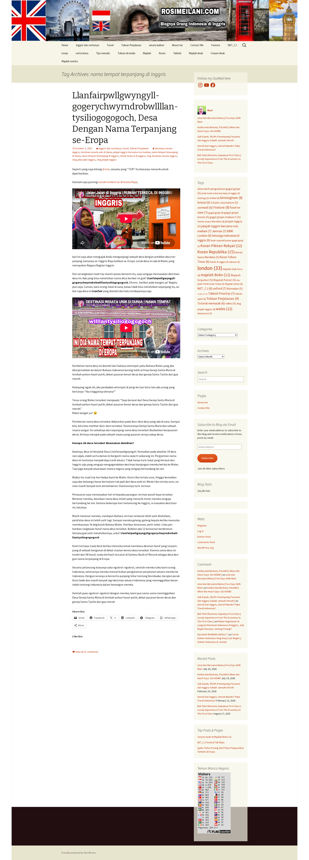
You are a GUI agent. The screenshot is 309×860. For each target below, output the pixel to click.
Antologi (203, 198)
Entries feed (204, 536)
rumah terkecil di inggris (132, 155)
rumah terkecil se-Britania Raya (117, 182)
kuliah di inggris (219, 261)
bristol (203, 202)
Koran (162, 53)
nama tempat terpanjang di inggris (100, 155)
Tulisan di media (126, 53)
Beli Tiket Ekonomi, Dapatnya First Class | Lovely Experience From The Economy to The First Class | (219, 617)
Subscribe (207, 458)
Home (65, 45)
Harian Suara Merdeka (210, 221)
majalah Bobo (215, 274)
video (230, 303)
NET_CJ (232, 45)
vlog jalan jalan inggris (83, 159)
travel (125, 148)
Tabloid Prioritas (221, 293)
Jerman (219, 231)
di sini (105, 169)
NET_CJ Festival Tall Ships (211, 742)
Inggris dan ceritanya (87, 45)
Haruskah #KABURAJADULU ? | (212, 634)
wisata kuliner (156, 45)
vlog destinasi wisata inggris (162, 155)
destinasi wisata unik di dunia (96, 152)
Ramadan (234, 288)
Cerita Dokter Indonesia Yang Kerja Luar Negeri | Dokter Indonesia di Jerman (219, 638)
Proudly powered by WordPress (79, 852)
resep (65, 53)
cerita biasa (82, 53)
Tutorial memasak (211, 303)
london (209, 268)
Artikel (214, 198)
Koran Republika (216, 251)
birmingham (231, 198)
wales (224, 308)
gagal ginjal (216, 212)
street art (202, 294)
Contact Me (196, 45)
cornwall (205, 208)
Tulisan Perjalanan (131, 45)
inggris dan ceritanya (110, 148)
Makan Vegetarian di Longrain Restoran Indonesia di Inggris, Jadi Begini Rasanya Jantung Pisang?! (220, 625)
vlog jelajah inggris (107, 159)
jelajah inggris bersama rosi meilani (131, 152)
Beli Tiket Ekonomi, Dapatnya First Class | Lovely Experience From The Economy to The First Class (219, 159)
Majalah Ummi (234, 283)
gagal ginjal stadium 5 (225, 217)
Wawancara (204, 313)
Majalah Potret (224, 280)
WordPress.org (205, 547)
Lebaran (234, 261)
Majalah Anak (196, 53)
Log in (200, 531)
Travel (110, 45)
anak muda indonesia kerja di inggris (220, 193)
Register (202, 525)
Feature (215, 45)
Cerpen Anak (218, 53)
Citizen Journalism (224, 202)
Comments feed (206, 542)
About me (177, 45)
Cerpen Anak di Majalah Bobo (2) (214, 736)
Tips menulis (103, 53)
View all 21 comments (86, 651)
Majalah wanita (70, 61)
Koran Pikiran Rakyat (221, 245)
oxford (219, 288)
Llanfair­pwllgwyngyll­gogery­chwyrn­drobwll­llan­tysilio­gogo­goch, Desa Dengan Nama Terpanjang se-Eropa (125, 117)
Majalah (147, 53)
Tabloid (177, 53)
